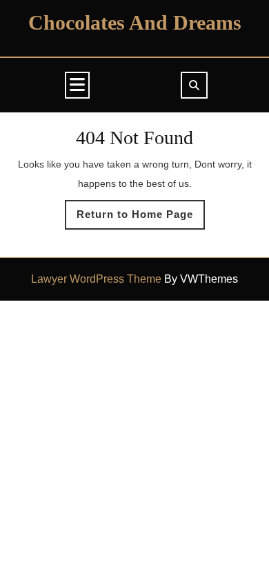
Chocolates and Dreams (134, 22)
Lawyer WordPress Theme (96, 279)
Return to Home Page (141, 219)
